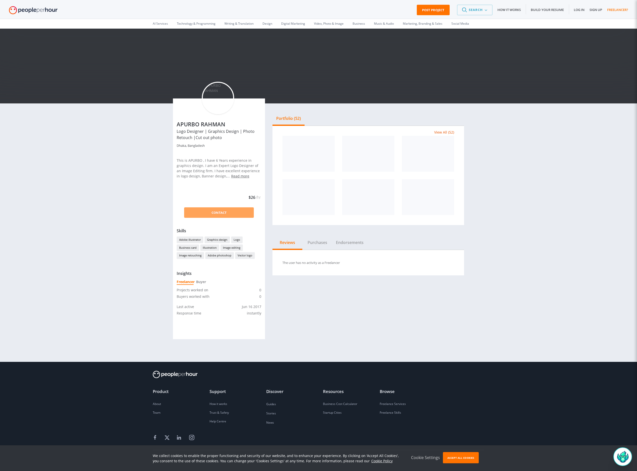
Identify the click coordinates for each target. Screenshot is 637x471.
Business (359, 23)
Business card (188, 247)
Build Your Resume (547, 9)
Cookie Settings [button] (425, 457)
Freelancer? (617, 9)
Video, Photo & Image (329, 23)
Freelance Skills (390, 412)
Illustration (210, 247)
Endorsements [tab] (350, 242)
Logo (237, 239)
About (157, 404)
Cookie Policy (382, 461)
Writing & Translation (239, 23)
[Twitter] (168, 438)
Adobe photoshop (219, 255)
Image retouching (190, 255)
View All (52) (444, 132)
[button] (474, 10)
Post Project (433, 10)
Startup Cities (332, 412)
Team (156, 412)
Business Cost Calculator (340, 404)
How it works (509, 9)
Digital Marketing (293, 23)
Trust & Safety (219, 412)
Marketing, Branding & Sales (422, 23)
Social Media (460, 23)
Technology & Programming (196, 23)
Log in (579, 9)
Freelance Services (393, 404)
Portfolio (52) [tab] (288, 118)
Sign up (595, 9)
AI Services (160, 23)
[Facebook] (156, 438)
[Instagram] (192, 438)
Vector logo (245, 255)
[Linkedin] (180, 438)
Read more (240, 176)
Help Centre (218, 421)
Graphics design (217, 239)
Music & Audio (384, 23)
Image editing (231, 247)
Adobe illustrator (190, 239)
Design (267, 23)
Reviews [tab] (287, 242)
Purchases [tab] (317, 242)
